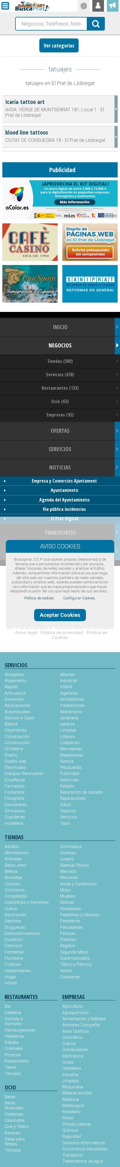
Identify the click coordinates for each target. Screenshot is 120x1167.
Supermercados (75, 958)
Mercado (68, 871)
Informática (71, 846)
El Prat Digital (64, 518)
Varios (66, 970)
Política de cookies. (39, 598)
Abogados (14, 674)
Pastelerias (70, 921)
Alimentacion (17, 852)
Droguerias (15, 927)
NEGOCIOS (60, 345)
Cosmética (72, 1037)
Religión (67, 786)
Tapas (10, 1067)
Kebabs (12, 1042)
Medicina (70, 1099)
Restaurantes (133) (60, 388)
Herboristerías (18, 970)
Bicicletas (13, 877)
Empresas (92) (60, 415)
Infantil (66, 686)
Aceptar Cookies (60, 615)
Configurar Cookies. (79, 598)
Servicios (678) (60, 374)
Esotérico (13, 939)
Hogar (10, 976)
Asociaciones (17, 705)
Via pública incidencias (64, 509)
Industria (70, 1074)
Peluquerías (71, 767)
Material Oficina (74, 865)
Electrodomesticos (22, 933)
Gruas (68, 1062)
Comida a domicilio (14, 1021)
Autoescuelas (17, 711)
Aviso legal (26, 632)
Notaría (67, 761)
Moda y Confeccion (78, 884)
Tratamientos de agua (82, 1161)
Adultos (12, 846)
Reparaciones (73, 798)
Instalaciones (72, 705)
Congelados (16, 896)
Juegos (67, 859)
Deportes (13, 921)
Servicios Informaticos (83, 1142)
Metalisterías (71, 755)
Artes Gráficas (75, 1031)
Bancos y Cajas (19, 718)
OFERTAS (60, 431)
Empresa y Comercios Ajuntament (64, 481)
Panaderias (70, 908)
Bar (8, 1006)
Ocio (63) (60, 401)
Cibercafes (14, 1120)
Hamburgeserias (18, 1030)
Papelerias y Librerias (79, 914)
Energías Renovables (24, 773)
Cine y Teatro (17, 1126)
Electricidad (15, 767)
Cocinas (12, 884)
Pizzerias (13, 1055)
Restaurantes (17, 1061)
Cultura (68, 1043)
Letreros (67, 724)
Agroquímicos (75, 1012)
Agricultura (72, 1006)
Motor (65, 890)
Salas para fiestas (15, 1142)
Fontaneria (14, 792)
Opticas (67, 902)
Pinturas (67, 933)
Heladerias (14, 1036)
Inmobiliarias (72, 699)
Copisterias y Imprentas (27, 902)
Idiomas (67, 674)
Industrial (68, 680)
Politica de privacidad (61, 632)
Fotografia (14, 798)
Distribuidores (75, 1049)
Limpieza (68, 730)
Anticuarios (15, 693)
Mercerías (69, 877)
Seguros (68, 810)
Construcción (17, 742)
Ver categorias (59, 45)
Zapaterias (70, 976)
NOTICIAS (60, 467)
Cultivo (11, 908)
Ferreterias (14, 952)
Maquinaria (72, 1087)
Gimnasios (15, 810)
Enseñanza (15, 780)
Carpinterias (16, 730)
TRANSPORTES (60, 532)
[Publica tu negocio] (113, 6)
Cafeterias (14, 1114)
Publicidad (69, 773)
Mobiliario (71, 1111)
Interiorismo (71, 711)
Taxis (65, 823)
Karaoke (12, 1133)
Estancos (13, 945)
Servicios (68, 817)
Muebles (67, 896)
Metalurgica (73, 1105)
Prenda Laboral (76, 1124)
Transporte (72, 1155)
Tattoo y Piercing (75, 964)
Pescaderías (71, 927)
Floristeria (14, 958)
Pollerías (68, 939)
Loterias (67, 736)
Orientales (14, 1048)
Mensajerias (71, 748)
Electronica (72, 1056)
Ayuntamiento (64, 490)
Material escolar (77, 1093)
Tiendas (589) (60, 361)
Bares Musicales (14, 1105)
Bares (10, 1096)
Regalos (67, 945)
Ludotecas (70, 742)
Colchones (15, 890)
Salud (65, 804)
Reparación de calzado (81, 792)
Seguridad (71, 1136)
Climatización (17, 736)
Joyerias (68, 852)
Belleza (11, 724)
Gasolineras (16, 804)
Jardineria (69, 718)
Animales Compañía (81, 1025)
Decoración (15, 914)
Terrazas (13, 1073)
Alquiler (11, 686)
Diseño (11, 755)
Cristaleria (14, 748)
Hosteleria (14, 823)
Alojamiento (16, 680)
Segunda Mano (74, 952)
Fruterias (13, 964)
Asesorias (14, 699)
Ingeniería (68, 693)
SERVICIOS (60, 449)
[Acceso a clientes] (98, 6)
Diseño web (15, 761)
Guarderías (15, 817)
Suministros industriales (84, 1149)
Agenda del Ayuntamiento (64, 500)
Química (70, 1130)
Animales (13, 859)
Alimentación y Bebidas (84, 1018)
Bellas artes (15, 865)
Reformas (69, 780)
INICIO (60, 327)
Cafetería (13, 1012)
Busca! (96, 23)
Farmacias (15, 786)
